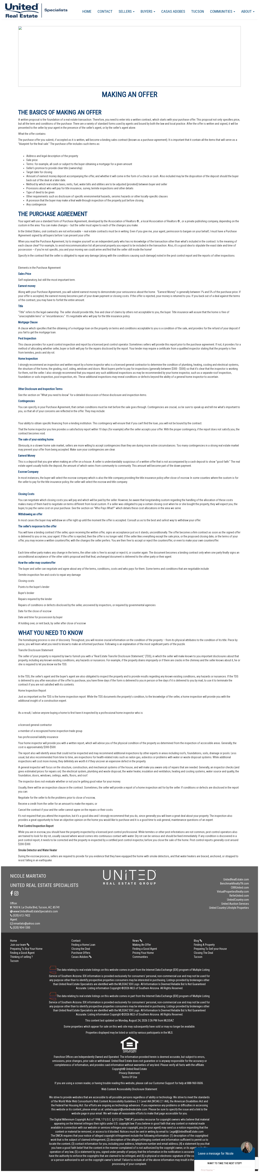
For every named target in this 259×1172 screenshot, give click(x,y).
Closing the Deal (80, 948)
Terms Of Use (129, 1077)
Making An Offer (142, 944)
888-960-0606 (195, 1083)
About (247, 11)
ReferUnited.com (239, 895)
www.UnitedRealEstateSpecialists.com (35, 911)
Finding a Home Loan (83, 944)
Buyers (147, 11)
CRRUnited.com (240, 887)
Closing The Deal (203, 952)
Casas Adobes (173, 11)
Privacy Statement (129, 1073)
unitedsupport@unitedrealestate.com (126, 1109)
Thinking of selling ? (21, 956)
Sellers (126, 11)
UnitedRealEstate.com (236, 879)
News (136, 940)
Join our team (18, 944)
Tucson (197, 11)
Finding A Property (204, 944)
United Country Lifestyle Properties (229, 907)
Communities (221, 11)
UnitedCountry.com (238, 899)
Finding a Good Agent (145, 948)
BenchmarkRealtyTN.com (234, 883)
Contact (105, 11)
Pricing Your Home (143, 952)
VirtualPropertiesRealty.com (233, 891)
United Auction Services (235, 903)
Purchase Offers (80, 952)
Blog (197, 940)
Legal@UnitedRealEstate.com (187, 1131)
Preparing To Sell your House (210, 948)
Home (86, 11)
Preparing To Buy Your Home (26, 948)
